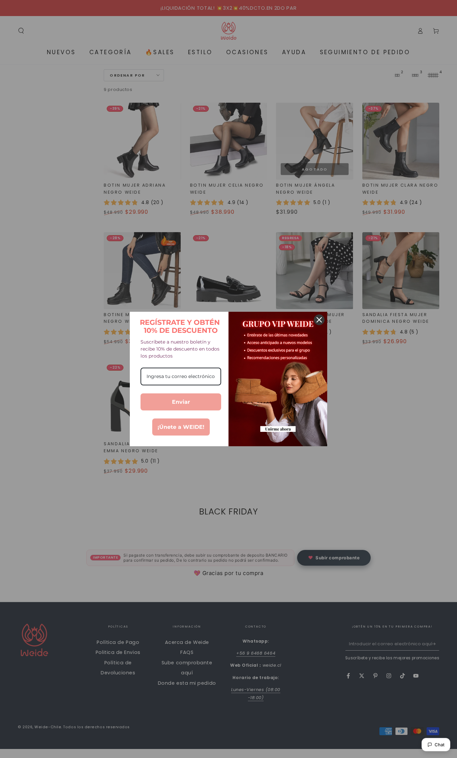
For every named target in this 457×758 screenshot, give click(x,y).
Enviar (181, 402)
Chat (440, 744)
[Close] (319, 320)
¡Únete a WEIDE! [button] (181, 427)
